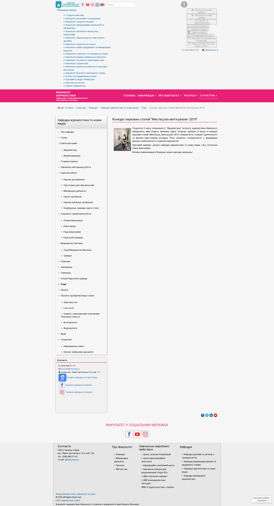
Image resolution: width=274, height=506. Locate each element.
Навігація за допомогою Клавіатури (203, 39)
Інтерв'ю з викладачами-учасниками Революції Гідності (80, 315)
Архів (63, 334)
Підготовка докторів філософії (78, 185)
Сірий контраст (198, 32)
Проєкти (120, 465)
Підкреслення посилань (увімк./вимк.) (203, 44)
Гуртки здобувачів (72, 196)
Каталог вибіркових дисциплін (78, 352)
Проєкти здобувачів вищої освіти (77, 295)
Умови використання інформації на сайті (76, 494)
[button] (199, 4)
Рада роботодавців (73, 237)
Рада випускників (72, 232)
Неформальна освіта (73, 346)
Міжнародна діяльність (74, 191)
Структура (207, 95)
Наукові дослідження (74, 179)
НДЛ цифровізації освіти (68, 500)
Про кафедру (67, 132)
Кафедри (93, 108)
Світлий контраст (199, 26)
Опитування (66, 267)
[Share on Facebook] (202, 415)
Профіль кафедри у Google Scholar (82, 377)
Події (143, 108)
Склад (63, 137)
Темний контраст (199, 29)
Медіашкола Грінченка (71, 243)
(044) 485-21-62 (192, 50)
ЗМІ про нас (122, 469)
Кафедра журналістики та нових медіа (119, 108)
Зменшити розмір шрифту (203, 11)
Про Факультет (168, 95)
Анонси (64, 290)
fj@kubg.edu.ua (211, 50)
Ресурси (190, 95)
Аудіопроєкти (70, 328)
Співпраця (65, 273)
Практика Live (70, 302)
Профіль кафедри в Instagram (79, 392)
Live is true (68, 308)
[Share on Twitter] (207, 415)
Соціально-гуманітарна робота (75, 213)
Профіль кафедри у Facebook (79, 385)
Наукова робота (68, 173)
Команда (120, 454)
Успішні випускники (72, 220)
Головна (129, 95)
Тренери (67, 255)
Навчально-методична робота (75, 167)
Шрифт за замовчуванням (201, 21)
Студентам (65, 339)
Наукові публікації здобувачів (78, 202)
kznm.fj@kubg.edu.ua (70, 369)
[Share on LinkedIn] (211, 415)
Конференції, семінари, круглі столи (80, 208)
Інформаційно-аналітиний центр (158, 465)
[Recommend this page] (215, 415)
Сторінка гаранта (69, 161)
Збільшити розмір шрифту (203, 16)
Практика (65, 261)
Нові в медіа (69, 226)
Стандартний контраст (201, 35)
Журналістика (70, 150)
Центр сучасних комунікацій (157, 454)
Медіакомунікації (71, 155)
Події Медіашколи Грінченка (77, 250)
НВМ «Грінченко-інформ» (155, 476)
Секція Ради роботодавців (73, 278)
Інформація (146, 95)
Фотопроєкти (70, 322)
